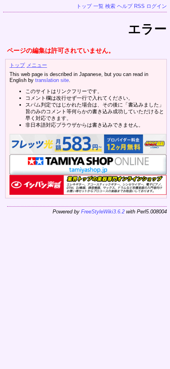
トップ (84, 6)
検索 (110, 6)
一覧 (98, 6)
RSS (139, 6)
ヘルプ (124, 6)
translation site (52, 80)
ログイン (156, 6)
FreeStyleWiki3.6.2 (103, 212)
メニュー (36, 65)
